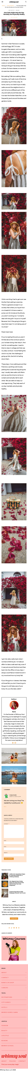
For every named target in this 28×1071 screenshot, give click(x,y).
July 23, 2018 (15, 755)
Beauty (4, 1030)
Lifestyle (5, 1035)
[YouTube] (16, 927)
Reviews (4, 1040)
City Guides (6, 1002)
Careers (4, 987)
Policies (12, 1061)
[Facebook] (14, 927)
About (4, 972)
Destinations (6, 997)
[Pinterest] (19, 927)
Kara (12, 17)
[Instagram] (9, 927)
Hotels (4, 1007)
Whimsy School (7, 1045)
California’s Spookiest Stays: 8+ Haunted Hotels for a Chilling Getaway (17, 875)
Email (5, 846)
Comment (6, 823)
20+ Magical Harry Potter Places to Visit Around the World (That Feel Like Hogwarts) (16, 883)
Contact (5, 977)
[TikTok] (12, 927)
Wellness (17, 10)
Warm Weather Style (19, 750)
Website (5, 852)
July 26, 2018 (15, 17)
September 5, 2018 (10, 776)
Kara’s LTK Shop (7, 982)
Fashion (13, 750)
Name (5, 840)
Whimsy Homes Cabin (9, 1012)
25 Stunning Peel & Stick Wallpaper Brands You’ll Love (17, 892)
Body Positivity (10, 5)
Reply (5, 806)
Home (3, 5)
